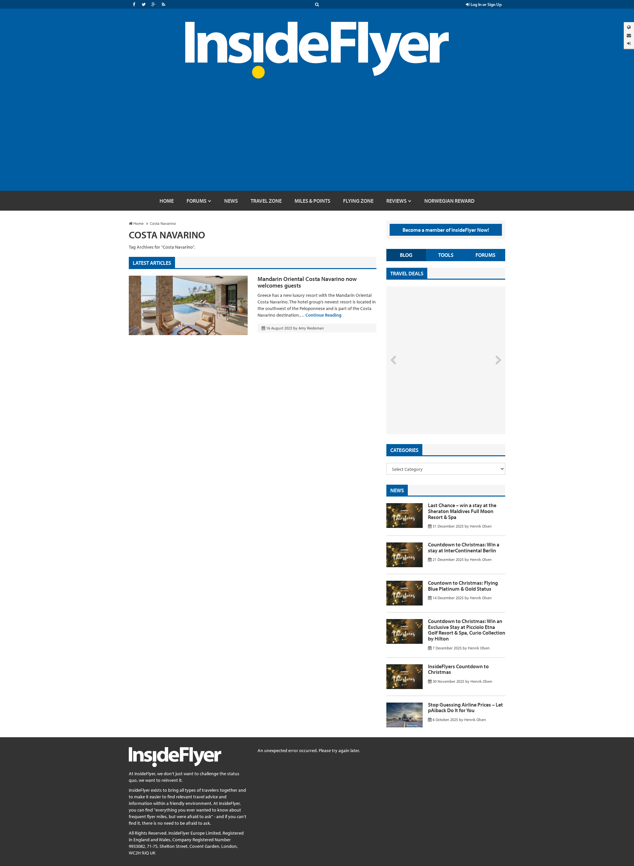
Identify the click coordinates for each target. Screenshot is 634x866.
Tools (445, 255)
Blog (406, 255)
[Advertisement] (317, 141)
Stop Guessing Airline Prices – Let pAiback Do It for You (465, 707)
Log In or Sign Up (486, 4)
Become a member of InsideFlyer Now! (446, 229)
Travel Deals (406, 273)
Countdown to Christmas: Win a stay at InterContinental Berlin (463, 547)
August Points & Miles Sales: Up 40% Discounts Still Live (431, 409)
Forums (485, 255)
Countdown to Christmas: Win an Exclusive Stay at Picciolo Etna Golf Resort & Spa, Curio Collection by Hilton (466, 630)
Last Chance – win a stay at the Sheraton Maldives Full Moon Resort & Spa (462, 511)
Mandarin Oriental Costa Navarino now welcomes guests (307, 282)
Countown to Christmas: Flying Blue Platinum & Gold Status (463, 585)
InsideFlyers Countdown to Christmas (458, 669)
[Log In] (629, 43)
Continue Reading (323, 315)
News (397, 490)
